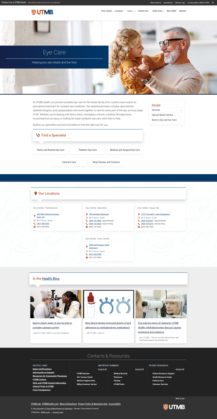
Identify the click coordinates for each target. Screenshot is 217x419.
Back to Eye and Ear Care (164, 119)
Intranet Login (58, 412)
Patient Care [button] (143, 11)
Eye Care (156, 105)
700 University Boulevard (99, 214)
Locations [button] (119, 11)
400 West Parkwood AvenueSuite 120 (48, 215)
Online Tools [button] (157, 11)
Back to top (180, 398)
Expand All (102, 369)
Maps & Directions (68, 404)
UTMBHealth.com (50, 404)
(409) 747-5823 (95, 224)
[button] (212, 2)
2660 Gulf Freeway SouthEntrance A (99, 246)
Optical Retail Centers (162, 115)
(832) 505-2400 (95, 254)
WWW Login (45, 412)
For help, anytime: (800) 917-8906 (198, 3)
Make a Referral (156, 3)
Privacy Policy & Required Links (92, 404)
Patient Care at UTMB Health (14, 2)
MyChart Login (180, 3)
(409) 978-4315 (147, 224)
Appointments (168, 3)
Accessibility (115, 404)
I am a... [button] (130, 11)
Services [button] (156, 110)
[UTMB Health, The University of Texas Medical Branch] (174, 408)
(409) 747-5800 (95, 221)
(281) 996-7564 (43, 224)
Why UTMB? (171, 11)
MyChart (182, 11)
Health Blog (50, 279)
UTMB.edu (36, 404)
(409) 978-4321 (147, 221)
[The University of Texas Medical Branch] (43, 13)
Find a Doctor (106, 11)
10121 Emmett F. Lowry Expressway (155, 214)
